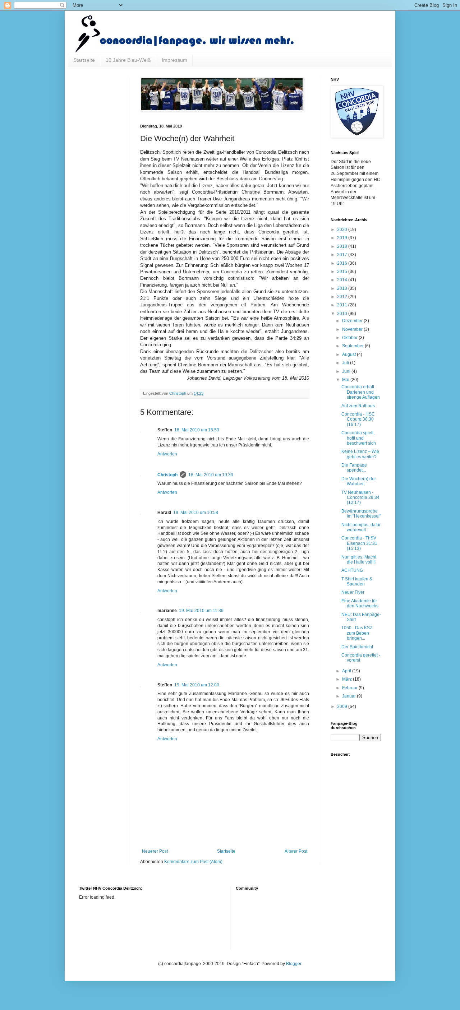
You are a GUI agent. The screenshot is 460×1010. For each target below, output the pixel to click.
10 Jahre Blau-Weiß (128, 60)
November (353, 329)
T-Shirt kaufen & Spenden (356, 581)
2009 (342, 706)
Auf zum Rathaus (358, 405)
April (347, 670)
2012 (342, 296)
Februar (350, 687)
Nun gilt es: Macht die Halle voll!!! (358, 560)
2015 (342, 271)
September (353, 345)
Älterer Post (296, 851)
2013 (342, 288)
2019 (342, 237)
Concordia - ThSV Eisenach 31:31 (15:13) (359, 543)
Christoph (167, 474)
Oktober (350, 337)
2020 (342, 229)
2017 (342, 254)
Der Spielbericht (357, 646)
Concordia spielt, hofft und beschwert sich (358, 438)
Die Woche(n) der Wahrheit (358, 481)
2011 (342, 304)
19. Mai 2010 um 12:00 (196, 684)
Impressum (174, 60)
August (349, 354)
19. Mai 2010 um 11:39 (201, 610)
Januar (349, 696)
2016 (342, 263)
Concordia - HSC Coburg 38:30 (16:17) (358, 419)
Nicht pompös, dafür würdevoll (361, 527)
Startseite (84, 60)
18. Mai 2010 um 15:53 (196, 429)
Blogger (293, 963)
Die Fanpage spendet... (354, 468)
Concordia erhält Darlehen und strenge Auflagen (360, 392)
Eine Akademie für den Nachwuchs (359, 603)
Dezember (353, 320)
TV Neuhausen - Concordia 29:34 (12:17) (360, 497)
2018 (342, 246)
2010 (342, 313)
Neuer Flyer (352, 592)
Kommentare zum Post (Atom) (193, 861)
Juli (346, 362)
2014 (342, 279)
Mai (346, 379)
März (347, 679)
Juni (346, 371)
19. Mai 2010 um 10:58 (195, 512)
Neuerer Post (155, 851)
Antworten (167, 454)
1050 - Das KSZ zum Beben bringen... (356, 633)
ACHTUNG (352, 570)
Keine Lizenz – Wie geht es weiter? (360, 454)
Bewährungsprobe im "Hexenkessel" (361, 514)
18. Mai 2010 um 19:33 (210, 474)
